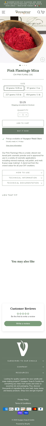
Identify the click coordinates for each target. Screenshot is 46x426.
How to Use (23, 172)
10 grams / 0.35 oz (14, 88)
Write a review (23, 323)
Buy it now (23, 131)
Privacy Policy (23, 399)
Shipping (15, 105)
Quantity (23, 110)
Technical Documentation (23, 183)
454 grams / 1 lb (33, 94)
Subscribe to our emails (22, 361)
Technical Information (23, 178)
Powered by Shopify (23, 424)
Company (22, 367)
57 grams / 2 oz (33, 88)
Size (23, 84)
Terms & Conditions (23, 403)
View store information (14, 146)
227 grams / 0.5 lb (13, 94)
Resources (22, 373)
